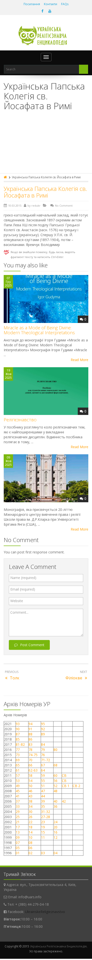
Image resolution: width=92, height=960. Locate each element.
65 (18, 765)
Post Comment (32, 644)
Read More (79, 359)
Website (16, 600)
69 (18, 760)
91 (30, 729)
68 (55, 765)
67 (43, 765)
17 (18, 827)
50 (30, 785)
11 (43, 837)
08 (30, 842)
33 (18, 806)
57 (18, 775)
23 (43, 822)
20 (55, 827)
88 (30, 734)
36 (55, 806)
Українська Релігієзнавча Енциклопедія (58, 946)
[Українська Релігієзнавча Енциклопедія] (46, 36)
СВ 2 (76, 785)
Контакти (50, 4)
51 (43, 785)
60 (55, 775)
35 (43, 806)
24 (55, 822)
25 (18, 816)
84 (43, 744)
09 (18, 837)
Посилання (32, 4)
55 (43, 780)
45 (18, 791)
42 (64, 801)
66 (30, 765)
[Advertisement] (46, 145)
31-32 (45, 811)
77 (18, 749)
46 (30, 791)
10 (30, 837)
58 (30, 775)
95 (43, 723)
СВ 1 (65, 785)
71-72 (45, 760)
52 (55, 785)
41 (18, 796)
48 (55, 791)
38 (30, 801)
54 (30, 780)
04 (55, 853)
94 (30, 723)
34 (30, 806)
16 (55, 832)
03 (43, 853)
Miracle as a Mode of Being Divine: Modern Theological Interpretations (39, 330)
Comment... (19, 612)
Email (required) (22, 589)
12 (55, 837)
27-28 (45, 816)
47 (43, 791)
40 (55, 801)
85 (18, 739)
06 (30, 847)
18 (30, 827)
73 (18, 754)
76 (43, 754)
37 (18, 801)
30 (30, 811)
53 (18, 780)
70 (30, 760)
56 (55, 780)
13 (18, 832)
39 (43, 801)
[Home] (6, 177)
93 (18, 723)
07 (18, 842)
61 (18, 770)
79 (43, 749)
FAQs (64, 4)
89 (43, 734)
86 (30, 739)
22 (30, 822)
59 (43, 775)
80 (55, 749)
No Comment (64, 205)
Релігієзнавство (20, 420)
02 (30, 853)
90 (18, 729)
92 (43, 729)
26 (30, 816)
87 (18, 734)
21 (18, 822)
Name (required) (23, 577)
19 (43, 827)
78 (30, 749)
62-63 (33, 770)
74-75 (33, 754)
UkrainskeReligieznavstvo (45, 911)
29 (18, 811)
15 (43, 832)
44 (43, 796)
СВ (64, 775)
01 (18, 853)
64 (43, 770)
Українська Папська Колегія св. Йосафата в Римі (45, 191)
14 (30, 832)
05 (18, 847)
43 (30, 796)
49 (18, 785)
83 (30, 744)
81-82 (20, 744)
